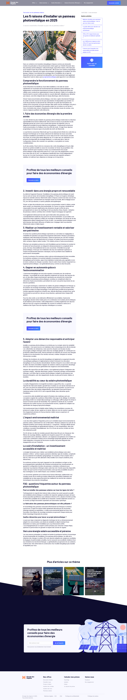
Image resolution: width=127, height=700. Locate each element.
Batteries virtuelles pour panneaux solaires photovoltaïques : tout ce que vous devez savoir (91, 21)
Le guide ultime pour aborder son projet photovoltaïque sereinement (91, 28)
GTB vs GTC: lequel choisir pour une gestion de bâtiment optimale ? (91, 35)
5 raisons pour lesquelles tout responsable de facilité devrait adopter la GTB (90, 50)
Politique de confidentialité (72, 696)
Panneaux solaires (47, 690)
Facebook (87, 680)
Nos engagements (89, 682)
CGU (61, 696)
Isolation (66, 682)
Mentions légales (48, 696)
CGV (55, 696)
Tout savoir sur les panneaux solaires (33, 12)
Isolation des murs (47, 688)
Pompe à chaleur (47, 684)
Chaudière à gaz (47, 682)
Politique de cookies (93, 696)
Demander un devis (114, 3)
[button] (34, 3)
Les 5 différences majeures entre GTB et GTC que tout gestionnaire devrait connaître (91, 43)
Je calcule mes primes (69, 686)
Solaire (65, 684)
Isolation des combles (48, 686)
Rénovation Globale (48, 680)
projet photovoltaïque (49, 77)
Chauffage (66, 680)
